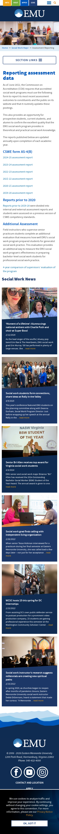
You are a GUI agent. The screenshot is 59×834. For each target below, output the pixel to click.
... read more (29, 349)
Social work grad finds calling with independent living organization (25, 533)
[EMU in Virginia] (29, 10)
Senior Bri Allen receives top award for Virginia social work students (27, 464)
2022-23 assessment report (18, 172)
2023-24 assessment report (18, 165)
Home (5, 48)
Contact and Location (29, 783)
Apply (24, 3)
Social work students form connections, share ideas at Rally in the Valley (28, 395)
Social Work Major (20, 48)
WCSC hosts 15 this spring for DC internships (24, 602)
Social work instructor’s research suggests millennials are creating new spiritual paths (29, 676)
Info (7, 3)
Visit (15, 3)
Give (33, 3)
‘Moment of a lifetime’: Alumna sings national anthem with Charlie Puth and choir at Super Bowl (27, 327)
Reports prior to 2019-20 (16, 206)
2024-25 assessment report (18, 157)
